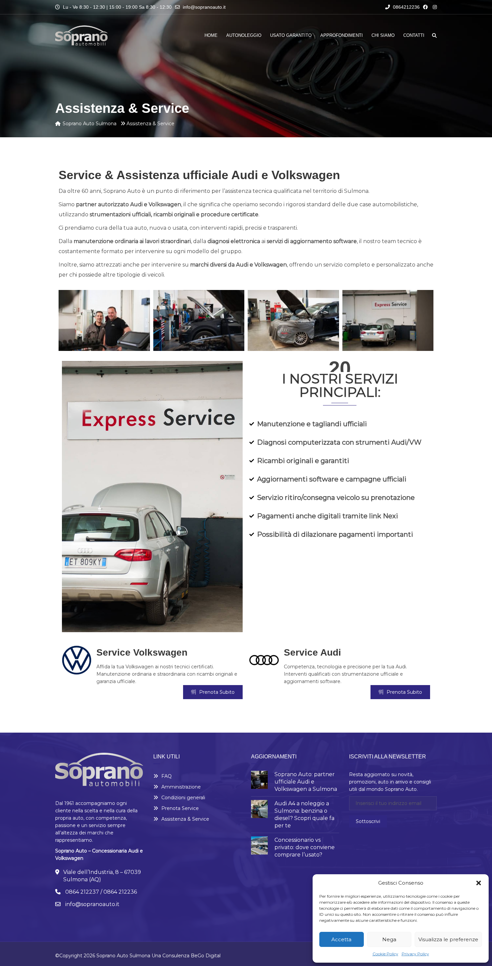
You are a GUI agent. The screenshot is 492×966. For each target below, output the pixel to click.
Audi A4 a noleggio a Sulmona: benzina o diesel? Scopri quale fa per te (304, 814)
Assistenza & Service (185, 819)
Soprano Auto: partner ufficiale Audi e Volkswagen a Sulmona (305, 781)
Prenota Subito (217, 692)
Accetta (341, 939)
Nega (389, 939)
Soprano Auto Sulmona (123, 956)
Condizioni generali (183, 798)
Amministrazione (181, 787)
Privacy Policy (415, 953)
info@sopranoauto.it (204, 7)
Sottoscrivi (368, 821)
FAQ (166, 776)
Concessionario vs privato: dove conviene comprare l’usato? (304, 847)
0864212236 (406, 7)
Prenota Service (180, 808)
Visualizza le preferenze (448, 939)
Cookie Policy (385, 953)
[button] (478, 883)
